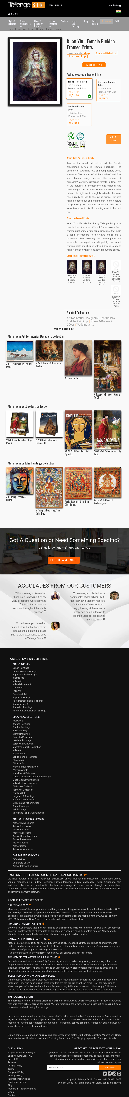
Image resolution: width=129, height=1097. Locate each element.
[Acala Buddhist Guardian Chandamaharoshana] (78, 483)
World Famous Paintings (25, 766)
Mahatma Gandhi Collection (27, 747)
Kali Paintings (19, 809)
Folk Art (17, 691)
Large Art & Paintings (23, 796)
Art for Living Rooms (23, 823)
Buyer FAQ (13, 1059)
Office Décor (19, 859)
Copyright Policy (16, 1072)
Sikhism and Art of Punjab (26, 802)
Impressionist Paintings (25, 674)
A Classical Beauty (73, 378)
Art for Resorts (20, 842)
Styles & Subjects (12, 22)
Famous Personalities (24, 799)
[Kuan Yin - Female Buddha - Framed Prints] (35, 71)
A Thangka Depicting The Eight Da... (48, 512)
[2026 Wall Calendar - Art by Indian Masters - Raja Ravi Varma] (107, 429)
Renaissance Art (21, 704)
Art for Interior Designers (82, 318)
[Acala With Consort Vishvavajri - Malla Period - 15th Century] (107, 482)
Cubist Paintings (21, 667)
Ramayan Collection (23, 789)
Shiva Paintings (20, 730)
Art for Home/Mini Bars (25, 836)
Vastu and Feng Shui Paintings (28, 812)
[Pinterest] (119, 1074)
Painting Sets (19, 793)
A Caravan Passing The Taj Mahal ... (19, 365)
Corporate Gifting (22, 862)
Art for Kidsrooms (22, 832)
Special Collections (25, 22)
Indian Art (17, 681)
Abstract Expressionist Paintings (29, 710)
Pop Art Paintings (22, 697)
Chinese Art (19, 763)
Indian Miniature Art (23, 684)
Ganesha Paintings (22, 737)
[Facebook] (110, 1074)
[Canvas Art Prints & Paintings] (49, 939)
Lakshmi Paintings (22, 740)
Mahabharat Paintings (24, 773)
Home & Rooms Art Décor (39, 23)
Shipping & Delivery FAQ (20, 1055)
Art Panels (18, 720)
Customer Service (17, 1082)
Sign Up (58, 5)
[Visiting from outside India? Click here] (85, 875)
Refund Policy (15, 1065)
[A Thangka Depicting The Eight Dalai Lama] (49, 487)
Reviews (12, 1062)
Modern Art (18, 687)
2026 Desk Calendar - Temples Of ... (46, 442)
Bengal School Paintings (25, 756)
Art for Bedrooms (22, 826)
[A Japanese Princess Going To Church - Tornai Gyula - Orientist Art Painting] (107, 366)
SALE (117, 21)
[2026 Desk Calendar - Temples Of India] (49, 424)
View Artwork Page (77, 56)
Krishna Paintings (21, 724)
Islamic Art (18, 677)
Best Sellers (95, 22)
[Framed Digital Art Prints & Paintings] (59, 957)
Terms (11, 1069)
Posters (64, 21)
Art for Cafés (19, 846)
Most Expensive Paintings (26, 779)
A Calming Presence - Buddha (16, 498)
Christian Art (19, 760)
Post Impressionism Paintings (28, 700)
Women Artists (20, 770)
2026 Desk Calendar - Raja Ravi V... (19, 442)
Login (50, 5)
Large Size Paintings (75, 23)
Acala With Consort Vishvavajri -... (103, 502)
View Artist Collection (106, 53)
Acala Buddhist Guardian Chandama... (77, 503)
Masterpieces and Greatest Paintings (32, 776)
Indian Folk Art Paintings (25, 783)
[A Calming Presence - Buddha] (20, 480)
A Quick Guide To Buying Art (22, 1052)
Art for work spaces (23, 849)
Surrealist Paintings (22, 707)
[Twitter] (105, 1074)
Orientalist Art (20, 694)
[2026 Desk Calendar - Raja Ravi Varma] (20, 424)
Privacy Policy (15, 1075)
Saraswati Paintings (23, 743)
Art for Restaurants (23, 839)
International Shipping (19, 1078)
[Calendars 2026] (30, 905)
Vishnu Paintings (21, 733)
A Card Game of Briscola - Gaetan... (48, 365)
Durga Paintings (21, 806)
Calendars (106, 21)
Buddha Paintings (78, 321)
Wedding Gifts (85, 324)
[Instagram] (114, 1074)
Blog (86, 21)
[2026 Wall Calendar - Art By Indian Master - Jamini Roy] (78, 429)
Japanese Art (19, 753)
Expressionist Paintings (24, 671)
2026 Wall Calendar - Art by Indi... (107, 453)
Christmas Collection (23, 786)
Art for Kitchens (21, 829)
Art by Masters (53, 22)
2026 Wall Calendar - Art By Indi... (77, 453)
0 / (114, 5)
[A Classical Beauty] (78, 358)
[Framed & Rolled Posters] (43, 923)
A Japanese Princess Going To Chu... (107, 396)
